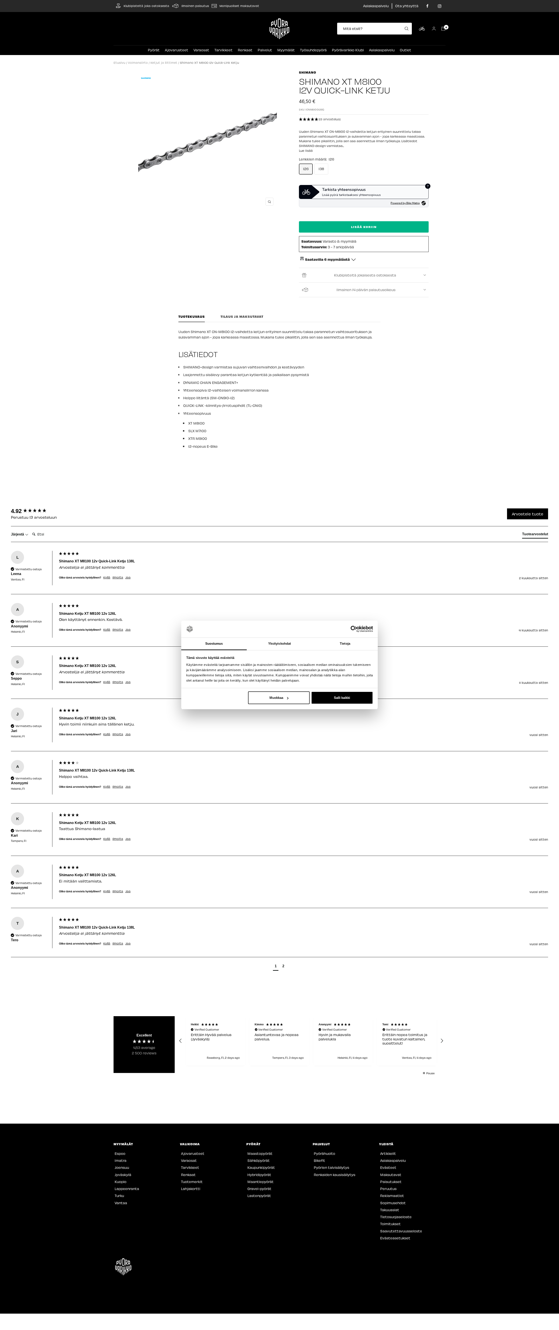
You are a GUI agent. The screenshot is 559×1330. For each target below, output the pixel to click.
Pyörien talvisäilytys (331, 1167)
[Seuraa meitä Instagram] (439, 6)
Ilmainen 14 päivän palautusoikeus (365, 290)
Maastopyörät (260, 1153)
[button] (364, 119)
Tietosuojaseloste (396, 1217)
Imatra (120, 1160)
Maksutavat (390, 1175)
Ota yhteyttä (406, 6)
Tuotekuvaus (191, 316)
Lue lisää (306, 150)
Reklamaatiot (392, 1196)
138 (321, 169)
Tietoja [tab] (345, 643)
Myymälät (286, 50)
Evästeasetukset (395, 1238)
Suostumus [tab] (214, 643)
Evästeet (388, 1167)
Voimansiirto (138, 62)
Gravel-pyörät (259, 1189)
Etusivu (119, 62)
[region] (311, 1041)
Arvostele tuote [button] (527, 513)
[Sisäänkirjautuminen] (434, 28)
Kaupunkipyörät (261, 1167)
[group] (34, 511)
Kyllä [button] (106, 577)
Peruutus (388, 1189)
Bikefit (319, 1160)
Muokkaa (276, 698)
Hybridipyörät (259, 1175)
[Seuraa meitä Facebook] (427, 6)
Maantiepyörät (260, 1182)
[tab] (535, 535)
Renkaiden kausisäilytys (334, 1175)
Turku (119, 1196)
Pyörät (154, 50)
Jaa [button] (128, 577)
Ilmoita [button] (117, 577)
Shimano (307, 72)
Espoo (120, 1153)
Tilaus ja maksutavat (242, 316)
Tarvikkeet (223, 50)
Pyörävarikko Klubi (348, 50)
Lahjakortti (190, 1189)
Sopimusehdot (393, 1203)
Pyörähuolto (324, 1153)
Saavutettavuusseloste (401, 1231)
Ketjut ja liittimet (163, 62)
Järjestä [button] (18, 534)
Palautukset (391, 1182)
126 (306, 169)
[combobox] (376, 28)
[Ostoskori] (443, 29)
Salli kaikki (342, 698)
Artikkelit (388, 1153)
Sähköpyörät (258, 1160)
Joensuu (122, 1167)
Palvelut (265, 50)
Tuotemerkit (192, 1182)
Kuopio (120, 1182)
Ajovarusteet (176, 50)
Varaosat (201, 50)
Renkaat (245, 50)
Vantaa (121, 1203)
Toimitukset (390, 1224)
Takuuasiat (389, 1210)
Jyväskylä (123, 1175)
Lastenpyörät (259, 1196)
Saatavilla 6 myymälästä (327, 259)
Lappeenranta (127, 1189)
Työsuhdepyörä (313, 50)
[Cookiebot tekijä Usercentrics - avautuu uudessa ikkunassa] (354, 629)
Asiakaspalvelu (376, 6)
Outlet (405, 50)
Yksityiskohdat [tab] (279, 643)
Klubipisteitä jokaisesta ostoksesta (365, 275)
